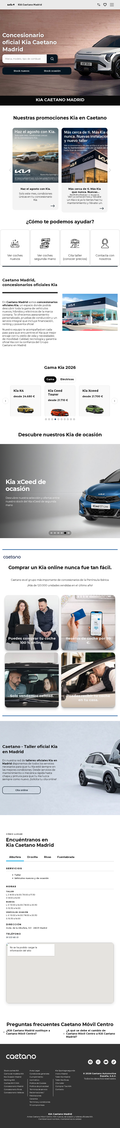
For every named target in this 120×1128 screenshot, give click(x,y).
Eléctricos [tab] (67, 379)
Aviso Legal (35, 1070)
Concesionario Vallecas (14, 1092)
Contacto (59, 1089)
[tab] (51, 533)
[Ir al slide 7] (64, 419)
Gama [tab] (50, 379)
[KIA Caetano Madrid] (11, 5)
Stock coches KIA (11, 1070)
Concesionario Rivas (13, 1089)
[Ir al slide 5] (58, 419)
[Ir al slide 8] (68, 419)
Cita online (21, 790)
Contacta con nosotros (105, 257)
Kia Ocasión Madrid (12, 1077)
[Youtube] (106, 1062)
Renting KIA (9, 1080)
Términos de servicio (38, 1089)
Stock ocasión (52, 70)
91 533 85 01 (12, 937)
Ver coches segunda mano (45, 257)
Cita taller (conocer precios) (75, 257)
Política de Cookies (38, 1083)
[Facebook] (90, 1062)
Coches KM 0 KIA (11, 1083)
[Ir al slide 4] (55, 419)
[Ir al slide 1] (46, 419)
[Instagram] (98, 1062)
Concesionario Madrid (13, 1086)
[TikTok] (113, 1062)
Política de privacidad (39, 1086)
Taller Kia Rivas (62, 1080)
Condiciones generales (39, 1073)
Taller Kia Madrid (62, 1077)
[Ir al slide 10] (74, 419)
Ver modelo (25, 412)
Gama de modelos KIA (14, 1073)
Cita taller (59, 1083)
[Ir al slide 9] (71, 419)
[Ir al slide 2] (49, 419)
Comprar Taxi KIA (63, 1086)
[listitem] (60, 491)
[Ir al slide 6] (61, 419)
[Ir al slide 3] (52, 419)
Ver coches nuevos (15, 257)
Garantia (34, 1099)
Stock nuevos (21, 70)
